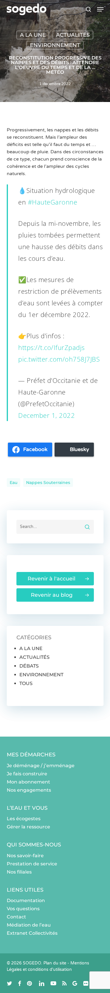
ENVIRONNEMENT (55, 45)
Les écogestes (23, 818)
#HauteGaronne (52, 202)
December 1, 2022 (46, 415)
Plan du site (54, 963)
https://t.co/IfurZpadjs (51, 347)
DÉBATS (29, 666)
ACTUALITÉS (73, 35)
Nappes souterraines (48, 482)
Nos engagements (29, 790)
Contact (16, 917)
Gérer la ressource (28, 827)
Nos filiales (19, 872)
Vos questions (23, 908)
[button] (100, 9)
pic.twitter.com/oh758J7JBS (59, 359)
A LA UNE (33, 35)
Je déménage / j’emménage (41, 765)
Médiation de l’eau (29, 925)
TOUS (26, 683)
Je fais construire (27, 774)
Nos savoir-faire (25, 855)
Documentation (26, 900)
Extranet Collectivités (32, 933)
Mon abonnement (28, 782)
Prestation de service (32, 864)
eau (13, 482)
